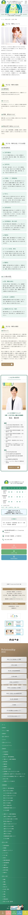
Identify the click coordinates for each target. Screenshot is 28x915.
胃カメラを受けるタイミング (9, 795)
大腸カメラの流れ (7, 833)
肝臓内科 (5, 764)
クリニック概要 (5, 730)
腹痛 (4, 879)
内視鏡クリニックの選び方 (9, 781)
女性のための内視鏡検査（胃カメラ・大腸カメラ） (14, 776)
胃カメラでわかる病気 (8, 798)
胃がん (4, 857)
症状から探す (5, 876)
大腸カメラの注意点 (7, 831)
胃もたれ (5, 886)
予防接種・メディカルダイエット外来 (11, 771)
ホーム (3, 724)
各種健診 (5, 766)
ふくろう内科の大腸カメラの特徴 (10, 819)
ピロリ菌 (5, 855)
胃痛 (4, 881)
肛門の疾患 (5, 870)
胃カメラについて (6, 364)
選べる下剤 (5, 778)
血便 (4, 896)
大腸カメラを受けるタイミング (10, 823)
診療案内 (4, 748)
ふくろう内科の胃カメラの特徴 (10, 793)
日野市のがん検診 (7, 769)
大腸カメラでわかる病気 (8, 826)
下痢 (4, 891)
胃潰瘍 (4, 848)
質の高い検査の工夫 (7, 821)
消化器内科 (5, 751)
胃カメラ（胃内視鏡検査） (9, 756)
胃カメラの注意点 (7, 803)
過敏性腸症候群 (6, 860)
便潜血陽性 (5, 899)
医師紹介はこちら (13, 467)
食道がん (5, 872)
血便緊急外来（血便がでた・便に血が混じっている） (14, 773)
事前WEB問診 (14, 558)
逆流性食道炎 (6, 845)
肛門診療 (5, 761)
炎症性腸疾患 (6, 862)
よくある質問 (6, 810)
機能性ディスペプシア (8, 850)
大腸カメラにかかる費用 (8, 828)
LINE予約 (14, 913)
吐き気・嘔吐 (6, 889)
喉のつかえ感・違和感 (8, 901)
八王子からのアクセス (7, 745)
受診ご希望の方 (5, 736)
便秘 (4, 894)
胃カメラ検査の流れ (7, 805)
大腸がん (5, 865)
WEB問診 (19, 913)
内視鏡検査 (5, 754)
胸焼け (4, 884)
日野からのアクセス (6, 742)
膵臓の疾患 (5, 867)
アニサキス (5, 852)
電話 (3, 913)
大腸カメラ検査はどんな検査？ (10, 816)
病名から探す (5, 842)
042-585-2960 (8, 539)
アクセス (25, 913)
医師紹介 (4, 727)
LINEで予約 (14, 552)
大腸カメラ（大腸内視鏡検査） (10, 759)
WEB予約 (8, 913)
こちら (14, 597)
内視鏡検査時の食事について (9, 807)
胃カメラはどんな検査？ (8, 790)
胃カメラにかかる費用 (8, 800)
